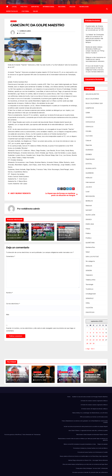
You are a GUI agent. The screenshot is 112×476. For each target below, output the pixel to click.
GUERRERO (90, 173)
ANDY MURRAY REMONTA (20, 193)
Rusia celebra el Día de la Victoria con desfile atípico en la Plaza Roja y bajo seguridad (84, 456)
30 (93, 343)
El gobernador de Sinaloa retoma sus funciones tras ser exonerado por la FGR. (95, 28)
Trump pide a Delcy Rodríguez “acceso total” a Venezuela (92, 468)
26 (103, 340)
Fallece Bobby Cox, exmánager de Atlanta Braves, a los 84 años (90, 412)
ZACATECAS (90, 312)
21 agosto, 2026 (14, 380)
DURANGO (89, 150)
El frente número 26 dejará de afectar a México (94, 408)
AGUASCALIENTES (92, 94)
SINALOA (89, 266)
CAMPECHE (90, 108)
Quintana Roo (90, 247)
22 (90, 340)
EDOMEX (89, 154)
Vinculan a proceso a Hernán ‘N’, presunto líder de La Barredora (90, 472)
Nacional (62, 6)
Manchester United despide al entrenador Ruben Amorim (92, 434)
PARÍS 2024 (90, 224)
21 (87, 340)
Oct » (92, 349)
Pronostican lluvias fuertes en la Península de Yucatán (93, 452)
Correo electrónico (13, 303)
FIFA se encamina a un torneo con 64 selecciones (94, 416)
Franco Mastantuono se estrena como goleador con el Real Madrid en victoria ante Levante (85, 421)
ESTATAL (89, 164)
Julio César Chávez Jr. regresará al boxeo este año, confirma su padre (88, 430)
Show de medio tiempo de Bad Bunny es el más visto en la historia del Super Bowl (85, 464)
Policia (72, 6)
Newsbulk (28, 434)
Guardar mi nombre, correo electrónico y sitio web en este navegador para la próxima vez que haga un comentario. (40, 329)
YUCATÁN (89, 308)
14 (87, 336)
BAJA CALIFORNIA (92, 99)
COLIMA (88, 131)
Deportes (35, 6)
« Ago (88, 349)
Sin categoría (90, 261)
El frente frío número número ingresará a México (94, 400)
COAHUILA (89, 126)
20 (106, 336)
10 (96, 333)
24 (97, 340)
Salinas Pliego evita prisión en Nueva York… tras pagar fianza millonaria (88, 460)
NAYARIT (89, 210)
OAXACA (89, 219)
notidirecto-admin (25, 31)
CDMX (88, 113)
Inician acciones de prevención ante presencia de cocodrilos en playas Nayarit (86, 426)
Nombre (9, 293)
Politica (24, 6)
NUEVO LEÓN (90, 215)
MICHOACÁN (90, 196)
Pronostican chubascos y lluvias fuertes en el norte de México (90, 448)
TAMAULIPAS (90, 280)
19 (103, 336)
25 (100, 340)
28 (87, 343)
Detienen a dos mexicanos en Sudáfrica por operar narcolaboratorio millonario (96, 59)
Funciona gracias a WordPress (13, 434)
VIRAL (88, 303)
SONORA (89, 270)
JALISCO (89, 187)
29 (90, 343)
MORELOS (89, 201)
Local (14, 6)
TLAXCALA (89, 289)
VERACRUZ (90, 298)
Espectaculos (12, 11)
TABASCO (89, 275)
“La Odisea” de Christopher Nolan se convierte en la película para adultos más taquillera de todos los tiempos (95, 38)
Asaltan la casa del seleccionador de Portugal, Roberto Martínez (90, 396)
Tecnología (84, 6)
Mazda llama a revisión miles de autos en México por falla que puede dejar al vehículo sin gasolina (83, 439)
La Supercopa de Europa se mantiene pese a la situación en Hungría (60, 194)
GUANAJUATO (91, 168)
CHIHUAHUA (90, 122)
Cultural (25, 11)
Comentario (10, 256)
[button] (107, 9)
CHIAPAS (89, 117)
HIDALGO (89, 178)
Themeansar (37, 434)
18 (100, 336)
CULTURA (89, 136)
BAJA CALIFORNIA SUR (94, 103)
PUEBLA (89, 238)
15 (90, 336)
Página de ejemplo (102, 444)
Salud (35, 11)
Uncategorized (91, 294)
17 (96, 336)
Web (7, 314)
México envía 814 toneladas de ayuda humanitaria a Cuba (80, 444)
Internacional (48, 6)
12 (103, 333)
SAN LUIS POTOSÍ (92, 256)
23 (93, 340)
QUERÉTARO (90, 243)
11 (100, 333)
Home (68, 396)
